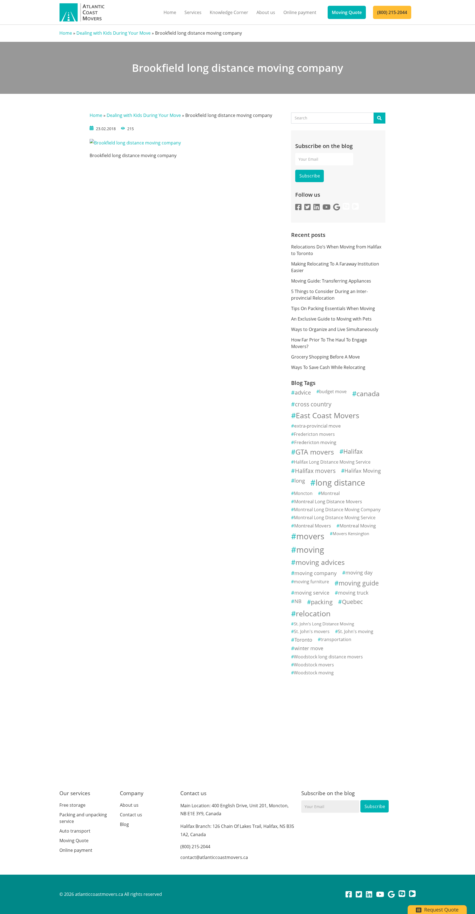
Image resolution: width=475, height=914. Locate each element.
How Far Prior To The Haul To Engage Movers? (329, 343)
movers (310, 536)
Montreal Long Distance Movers (328, 501)
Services (192, 12)
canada (368, 393)
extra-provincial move (317, 426)
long (299, 480)
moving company (315, 573)
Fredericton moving (315, 442)
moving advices (320, 562)
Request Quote (441, 909)
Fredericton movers (314, 434)
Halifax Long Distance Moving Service (332, 462)
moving (310, 549)
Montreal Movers (312, 525)
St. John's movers (312, 631)
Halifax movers (315, 471)
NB (298, 601)
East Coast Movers (327, 415)
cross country (313, 404)
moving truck (353, 592)
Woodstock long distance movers (328, 657)
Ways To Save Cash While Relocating (328, 367)
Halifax (353, 451)
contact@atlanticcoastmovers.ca (214, 857)
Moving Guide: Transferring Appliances (331, 281)
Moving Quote (347, 12)
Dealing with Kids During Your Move (113, 33)
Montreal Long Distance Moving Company (337, 510)
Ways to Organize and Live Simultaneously (334, 329)
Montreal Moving (357, 525)
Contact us (131, 815)
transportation (336, 639)
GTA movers (315, 451)
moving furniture (311, 582)
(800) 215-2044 (392, 12)
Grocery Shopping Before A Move (325, 357)
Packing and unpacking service (83, 818)
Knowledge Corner (229, 12)
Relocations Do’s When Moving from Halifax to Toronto (336, 250)
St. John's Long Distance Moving (324, 623)
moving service (311, 592)
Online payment (299, 12)
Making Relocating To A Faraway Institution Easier (335, 267)
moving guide (359, 583)
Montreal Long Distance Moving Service (334, 518)
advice (303, 392)
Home (170, 12)
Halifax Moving (362, 470)
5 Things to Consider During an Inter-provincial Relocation (329, 294)
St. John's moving (355, 631)
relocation (313, 613)
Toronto (303, 639)
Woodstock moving (314, 673)
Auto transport (74, 831)
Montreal (330, 493)
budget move (333, 391)
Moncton (303, 493)
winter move (308, 648)
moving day (359, 572)
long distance (340, 482)
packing (322, 602)
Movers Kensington (351, 533)
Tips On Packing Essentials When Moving (333, 308)
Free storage (72, 805)
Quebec (352, 602)
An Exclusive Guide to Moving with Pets (331, 319)
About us (265, 12)
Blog (124, 824)
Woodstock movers (314, 665)
